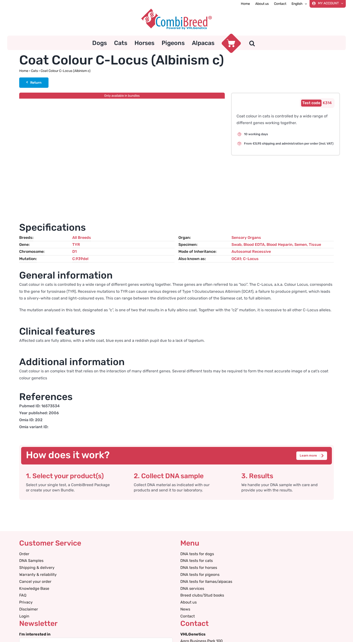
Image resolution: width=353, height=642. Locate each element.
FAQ (22, 595)
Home (23, 71)
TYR (76, 244)
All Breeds (81, 237)
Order (24, 554)
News (185, 609)
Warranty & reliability (38, 574)
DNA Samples (31, 560)
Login (24, 616)
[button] (252, 43)
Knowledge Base (34, 588)
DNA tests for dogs (197, 554)
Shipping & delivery (37, 567)
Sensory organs (246, 237)
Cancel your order (35, 581)
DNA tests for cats (196, 560)
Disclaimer (28, 609)
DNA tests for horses (198, 567)
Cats (34, 71)
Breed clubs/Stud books (202, 595)
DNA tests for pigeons (199, 574)
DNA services (192, 588)
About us (188, 602)
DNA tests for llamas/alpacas (206, 581)
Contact (187, 616)
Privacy (26, 602)
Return (36, 83)
